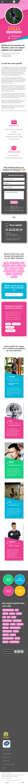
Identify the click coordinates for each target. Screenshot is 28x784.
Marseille (5, 613)
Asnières (13, 624)
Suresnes (16, 631)
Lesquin (13, 265)
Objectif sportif (7, 753)
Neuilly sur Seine (7, 620)
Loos (6, 268)
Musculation (16, 324)
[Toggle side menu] (2, 1)
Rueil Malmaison (7, 631)
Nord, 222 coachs (6, 55)
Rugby (8, 324)
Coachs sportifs (4, 53)
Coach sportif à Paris (8, 610)
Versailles (12, 634)
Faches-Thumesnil (15, 263)
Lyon (17, 610)
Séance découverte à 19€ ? (14, 32)
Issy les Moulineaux (15, 627)
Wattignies (14, 277)
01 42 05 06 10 (14, 229)
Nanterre (17, 638)
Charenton (5, 634)
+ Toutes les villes (14, 641)
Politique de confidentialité (6, 778)
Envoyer (14, 202)
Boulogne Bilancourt (8, 638)
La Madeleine (6, 265)
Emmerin (6, 263)
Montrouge (5, 624)
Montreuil (5, 641)
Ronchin (21, 268)
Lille (24, 265)
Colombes (5, 627)
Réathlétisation (10, 330)
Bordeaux (12, 613)
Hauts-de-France (16, 53)
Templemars (20, 271)
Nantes (13, 617)
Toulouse (19, 613)
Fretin (22, 263)
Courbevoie (20, 624)
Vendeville (8, 274)
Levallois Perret (17, 620)
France (10, 53)
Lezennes (19, 265)
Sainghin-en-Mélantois (10, 271)
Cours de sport (7, 750)
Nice (4, 617)
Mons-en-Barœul (13, 268)
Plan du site (6, 757)
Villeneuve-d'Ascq (17, 274)
